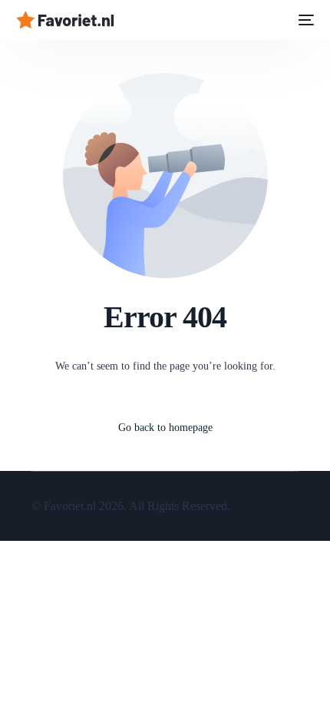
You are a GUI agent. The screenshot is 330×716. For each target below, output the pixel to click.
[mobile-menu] (304, 20)
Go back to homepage (165, 427)
